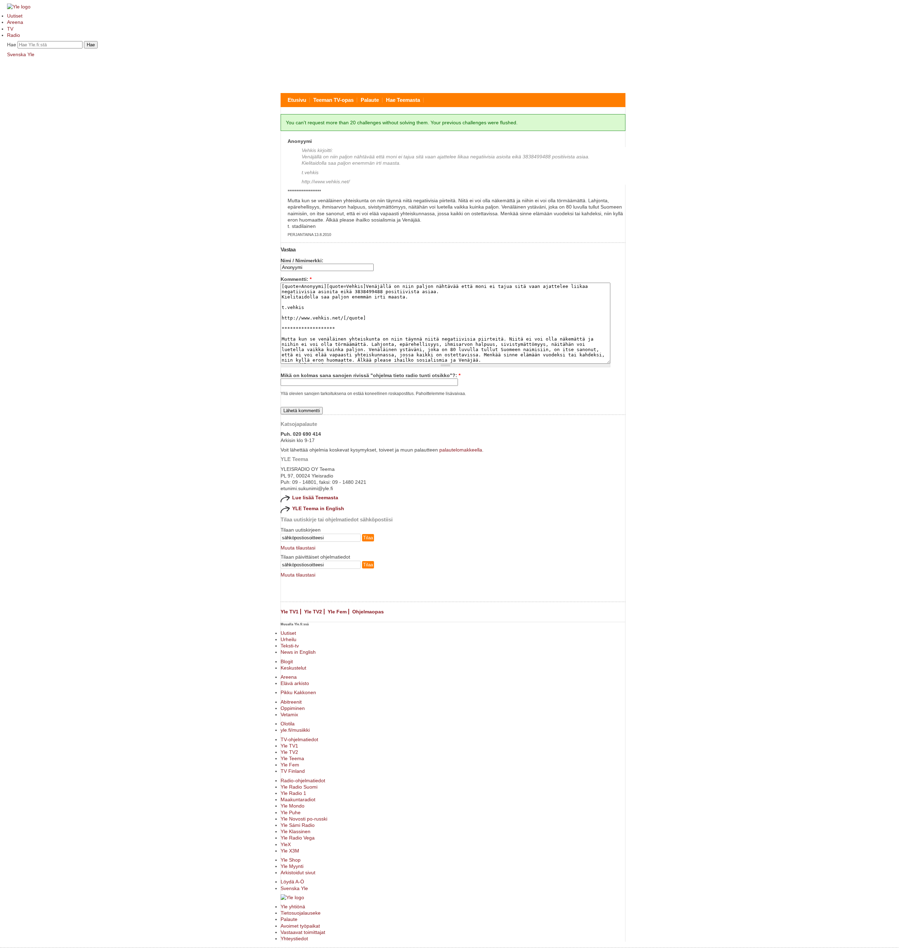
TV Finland (293, 771)
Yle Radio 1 (293, 793)
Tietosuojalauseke (301, 913)
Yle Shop (291, 860)
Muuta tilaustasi (298, 548)
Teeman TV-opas (333, 100)
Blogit (287, 661)
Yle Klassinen (295, 831)
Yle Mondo (292, 806)
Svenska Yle (20, 54)
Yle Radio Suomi (299, 787)
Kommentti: (296, 279)
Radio (13, 35)
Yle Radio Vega (298, 838)
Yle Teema (292, 758)
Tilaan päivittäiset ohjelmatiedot (315, 557)
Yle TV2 (313, 611)
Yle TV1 (289, 611)
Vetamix (289, 714)
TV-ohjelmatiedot (299, 739)
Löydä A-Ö (292, 881)
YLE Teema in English (318, 508)
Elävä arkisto (295, 683)
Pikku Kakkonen (298, 692)
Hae (11, 44)
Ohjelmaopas (368, 611)
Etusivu (297, 100)
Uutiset (14, 16)
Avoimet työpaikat (300, 926)
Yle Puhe (291, 812)
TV (10, 29)
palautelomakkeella (460, 450)
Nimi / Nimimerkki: (302, 260)
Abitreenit (291, 702)
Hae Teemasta (403, 100)
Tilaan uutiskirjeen (301, 530)
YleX (286, 844)
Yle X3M (290, 851)
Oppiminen (293, 708)
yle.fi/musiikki (295, 730)
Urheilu (288, 639)
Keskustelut (293, 668)
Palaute (370, 100)
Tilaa (368, 537)
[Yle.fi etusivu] (19, 6)
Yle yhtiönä (293, 906)
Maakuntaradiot (298, 799)
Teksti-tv (290, 646)
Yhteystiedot (294, 938)
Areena (15, 22)
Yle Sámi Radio (298, 825)
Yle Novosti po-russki (304, 819)
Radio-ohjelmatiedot (303, 780)
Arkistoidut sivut (298, 872)
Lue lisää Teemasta (315, 497)
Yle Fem (337, 611)
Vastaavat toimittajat (303, 932)
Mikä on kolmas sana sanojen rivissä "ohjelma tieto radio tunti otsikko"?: (370, 375)
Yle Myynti (292, 866)
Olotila (288, 723)
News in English (298, 652)
